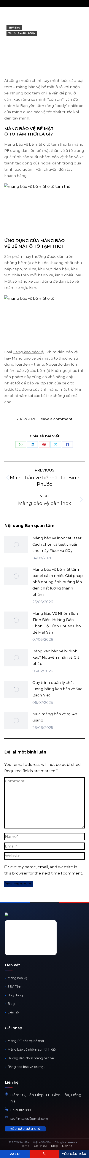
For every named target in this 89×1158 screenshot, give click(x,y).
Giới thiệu (40, 1145)
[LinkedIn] (32, 444)
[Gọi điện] (44, 1154)
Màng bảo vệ (17, 978)
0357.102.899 (20, 1110)
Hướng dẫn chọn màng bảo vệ (31, 1058)
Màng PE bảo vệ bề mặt (26, 1041)
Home (25, 1145)
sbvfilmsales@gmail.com (29, 1119)
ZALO (15, 1154)
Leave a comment (55, 419)
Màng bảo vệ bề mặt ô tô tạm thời (35, 144)
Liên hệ (13, 1012)
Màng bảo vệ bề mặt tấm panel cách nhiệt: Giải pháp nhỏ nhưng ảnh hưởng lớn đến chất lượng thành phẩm (57, 582)
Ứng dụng (15, 995)
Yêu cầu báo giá (25, 1129)
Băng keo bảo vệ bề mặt (26, 1067)
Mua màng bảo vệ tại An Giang (54, 717)
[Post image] (16, 544)
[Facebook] (67, 444)
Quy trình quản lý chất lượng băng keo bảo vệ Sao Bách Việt (57, 688)
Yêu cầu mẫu (74, 1154)
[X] (55, 444)
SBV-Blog (14, 27)
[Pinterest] (44, 444)
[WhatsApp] (20, 444)
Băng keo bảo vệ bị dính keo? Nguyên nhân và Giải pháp (56, 657)
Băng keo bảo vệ (28, 352)
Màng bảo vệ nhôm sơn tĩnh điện (32, 1049)
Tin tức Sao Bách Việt (21, 33)
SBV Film (14, 987)
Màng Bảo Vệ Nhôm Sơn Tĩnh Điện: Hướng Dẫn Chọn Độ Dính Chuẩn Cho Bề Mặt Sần (56, 622)
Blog (11, 1004)
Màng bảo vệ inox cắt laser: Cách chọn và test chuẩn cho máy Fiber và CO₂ (57, 544)
